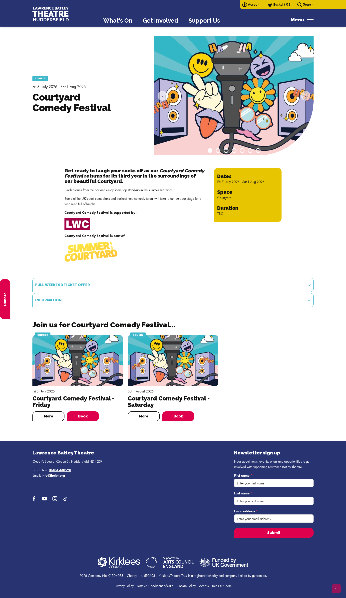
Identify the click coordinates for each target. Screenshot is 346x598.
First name (243, 475)
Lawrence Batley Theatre (63, 453)
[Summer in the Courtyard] (90, 251)
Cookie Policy (186, 585)
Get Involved (160, 20)
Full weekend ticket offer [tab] (62, 285)
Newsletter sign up (257, 453)
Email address (246, 511)
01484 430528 (60, 470)
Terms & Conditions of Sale (155, 585)
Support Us (204, 20)
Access (204, 585)
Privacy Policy (124, 585)
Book (83, 416)
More (48, 416)
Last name (243, 493)
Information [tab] (48, 300)
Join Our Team (221, 585)
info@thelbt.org (53, 475)
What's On (117, 20)
